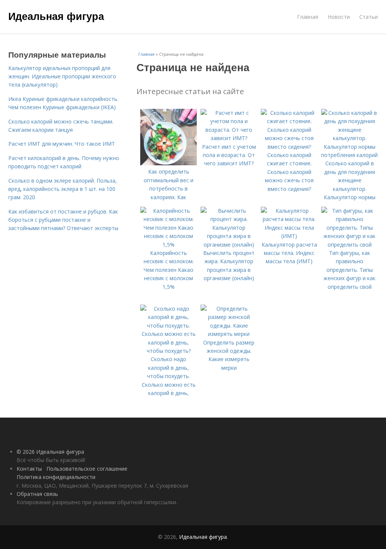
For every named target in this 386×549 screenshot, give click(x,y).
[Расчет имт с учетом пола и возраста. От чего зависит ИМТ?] (229, 138)
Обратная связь (37, 493)
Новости (339, 16)
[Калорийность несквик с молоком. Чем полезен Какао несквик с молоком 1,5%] (168, 244)
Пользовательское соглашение (86, 468)
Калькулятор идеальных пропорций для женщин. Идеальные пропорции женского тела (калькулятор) (62, 76)
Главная (307, 16)
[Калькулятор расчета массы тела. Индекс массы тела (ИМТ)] (289, 235)
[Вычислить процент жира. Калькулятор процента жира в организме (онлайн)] (229, 244)
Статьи (368, 16)
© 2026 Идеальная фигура (50, 451)
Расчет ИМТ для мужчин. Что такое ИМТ (61, 143)
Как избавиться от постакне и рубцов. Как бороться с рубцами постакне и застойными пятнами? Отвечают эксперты (63, 220)
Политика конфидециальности (56, 476)
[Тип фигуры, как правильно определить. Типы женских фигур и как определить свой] (349, 244)
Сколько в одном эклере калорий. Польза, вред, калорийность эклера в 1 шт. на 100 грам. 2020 (62, 189)
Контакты (29, 468)
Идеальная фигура (56, 16)
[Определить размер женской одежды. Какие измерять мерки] (229, 333)
